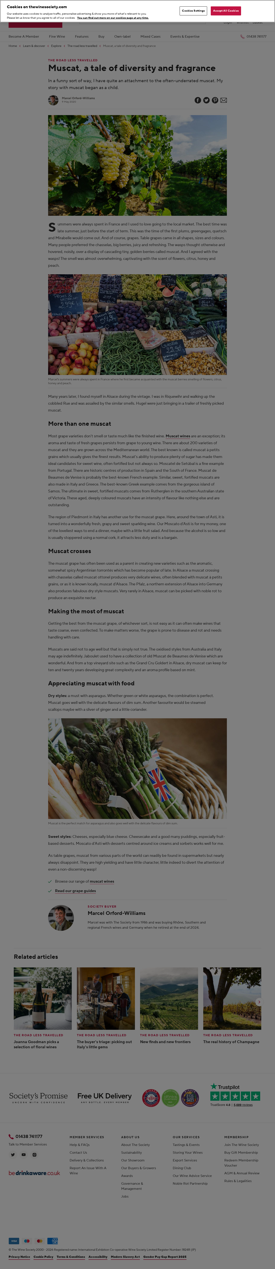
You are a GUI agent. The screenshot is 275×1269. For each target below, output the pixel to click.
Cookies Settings (193, 10)
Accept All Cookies (225, 10)
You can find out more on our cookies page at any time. (113, 18)
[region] (137, 11)
